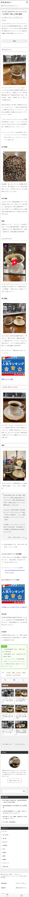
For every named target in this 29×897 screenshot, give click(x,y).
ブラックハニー (16, 675)
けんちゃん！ (6, 2)
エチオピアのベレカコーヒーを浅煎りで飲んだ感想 (21, 744)
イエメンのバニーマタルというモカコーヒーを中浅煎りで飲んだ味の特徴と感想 (21, 716)
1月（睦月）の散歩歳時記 (9, 822)
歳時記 (4, 852)
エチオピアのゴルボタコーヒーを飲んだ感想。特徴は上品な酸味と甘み (21, 699)
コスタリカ (9, 675)
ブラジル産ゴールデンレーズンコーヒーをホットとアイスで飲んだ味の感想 (7, 700)
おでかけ (5, 842)
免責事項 (3, 887)
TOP (7, 874)
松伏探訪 (5, 845)
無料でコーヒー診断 (7, 379)
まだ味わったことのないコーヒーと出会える (14, 607)
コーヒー (4, 20)
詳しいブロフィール (14, 780)
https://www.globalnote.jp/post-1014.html (14, 570)
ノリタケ (8, 672)
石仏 (4, 849)
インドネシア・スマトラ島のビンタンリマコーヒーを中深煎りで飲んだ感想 (7, 716)
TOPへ (21, 895)
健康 (4, 856)
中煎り (24, 672)
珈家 (13, 672)
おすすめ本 (5, 834)
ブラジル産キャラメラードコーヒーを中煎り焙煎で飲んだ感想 (8, 744)
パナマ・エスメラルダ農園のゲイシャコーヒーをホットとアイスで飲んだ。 (7, 732)
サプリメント (6, 863)
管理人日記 (5, 866)
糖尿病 (4, 859)
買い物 (4, 838)
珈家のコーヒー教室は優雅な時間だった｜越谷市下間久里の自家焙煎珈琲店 (21, 732)
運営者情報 (4, 883)
